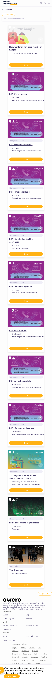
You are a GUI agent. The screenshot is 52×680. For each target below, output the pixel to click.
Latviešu (25, 657)
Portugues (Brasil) (18, 663)
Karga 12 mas (44, 594)
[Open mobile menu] (49, 3)
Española (15, 651)
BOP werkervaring (17, 330)
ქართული (24, 660)
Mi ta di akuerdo (11, 676)
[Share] (40, 39)
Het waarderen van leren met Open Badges (25, 48)
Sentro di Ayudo (8, 619)
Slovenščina (16, 654)
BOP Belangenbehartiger (21, 144)
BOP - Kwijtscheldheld (19, 192)
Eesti (39, 648)
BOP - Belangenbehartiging (21, 428)
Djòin (26, 65)
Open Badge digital (32, 636)
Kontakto (29, 619)
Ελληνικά (15, 657)
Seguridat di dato (32, 625)
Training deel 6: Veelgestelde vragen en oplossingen (23, 476)
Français (15, 660)
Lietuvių (23, 648)
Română (44, 657)
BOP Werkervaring (18, 94)
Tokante (5, 615)
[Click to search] (41, 3)
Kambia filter (9, 14)
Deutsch (32, 648)
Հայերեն (34, 657)
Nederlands (25, 651)
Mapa (5, 636)
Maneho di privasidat (10, 625)
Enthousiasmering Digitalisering (24, 523)
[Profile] (45, 3)
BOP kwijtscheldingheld (20, 381)
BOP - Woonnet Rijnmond (20, 286)
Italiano (36, 654)
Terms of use (7, 629)
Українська (27, 654)
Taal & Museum (16, 570)
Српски (37, 663)
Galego (44, 654)
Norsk (30, 663)
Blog (27, 615)
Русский (35, 651)
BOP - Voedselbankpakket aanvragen (21, 240)
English (14, 648)
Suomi (34, 660)
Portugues (42, 660)
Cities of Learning (9, 640)
